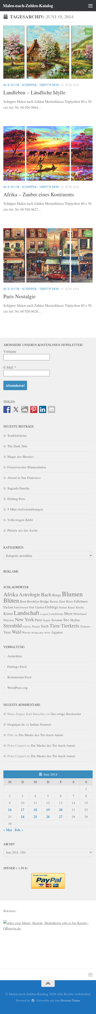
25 (35, 816)
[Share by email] (51, 409)
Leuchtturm (56, 614)
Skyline (75, 620)
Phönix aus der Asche (22, 530)
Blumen (72, 593)
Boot (23, 601)
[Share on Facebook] (6, 409)
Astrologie (29, 594)
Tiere (55, 625)
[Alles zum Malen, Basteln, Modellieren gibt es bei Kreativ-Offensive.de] (48, 928)
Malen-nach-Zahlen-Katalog (28, 5)
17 (22, 809)
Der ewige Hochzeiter (66, 713)
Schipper (29, 85)
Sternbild (12, 625)
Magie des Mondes (20, 456)
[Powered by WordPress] (32, 1000)
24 (22, 816)
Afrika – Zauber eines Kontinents (38, 194)
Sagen (46, 620)
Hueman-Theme (70, 1000)
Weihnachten (37, 632)
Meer (68, 613)
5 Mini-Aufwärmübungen (25, 509)
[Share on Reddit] (24, 409)
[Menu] (90, 5)
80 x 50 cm (11, 85)
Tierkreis (70, 625)
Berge (56, 594)
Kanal (71, 607)
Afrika (10, 594)
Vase (7, 632)
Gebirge (51, 607)
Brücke (54, 601)
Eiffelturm (81, 601)
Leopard (44, 614)
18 (35, 809)
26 (48, 816)
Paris (38, 619)
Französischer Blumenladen (26, 467)
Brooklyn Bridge (38, 601)
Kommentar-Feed (19, 677)
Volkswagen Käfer (20, 519)
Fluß (31, 607)
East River (66, 601)
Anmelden (14, 656)
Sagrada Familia (18, 488)
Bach (46, 594)
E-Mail (9, 367)
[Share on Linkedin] (42, 409)
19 (48, 809)
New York (24, 619)
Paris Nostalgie (19, 296)
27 (61, 816)
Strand (36, 626)
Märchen (8, 620)
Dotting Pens (16, 498)
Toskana (85, 626)
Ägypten (57, 632)
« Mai (7, 829)
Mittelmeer (80, 614)
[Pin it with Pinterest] (33, 409)
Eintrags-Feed (17, 666)
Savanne (57, 620)
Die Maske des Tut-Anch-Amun (41, 735)
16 (10, 809)
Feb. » (19, 829)
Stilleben (27, 626)
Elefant (8, 607)
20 (61, 809)
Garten (39, 607)
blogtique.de (16, 724)
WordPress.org (17, 687)
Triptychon (49, 85)
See (66, 619)
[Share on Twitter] (15, 409)
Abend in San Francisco (24, 477)
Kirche (80, 607)
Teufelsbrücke (17, 435)
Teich (45, 626)
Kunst (8, 613)
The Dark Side (17, 446)
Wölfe (47, 632)
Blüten (11, 600)
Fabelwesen (21, 607)
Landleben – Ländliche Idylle (34, 92)
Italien (63, 607)
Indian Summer (40, 724)
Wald (16, 632)
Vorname (9, 351)
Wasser (26, 632)
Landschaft (26, 612)
